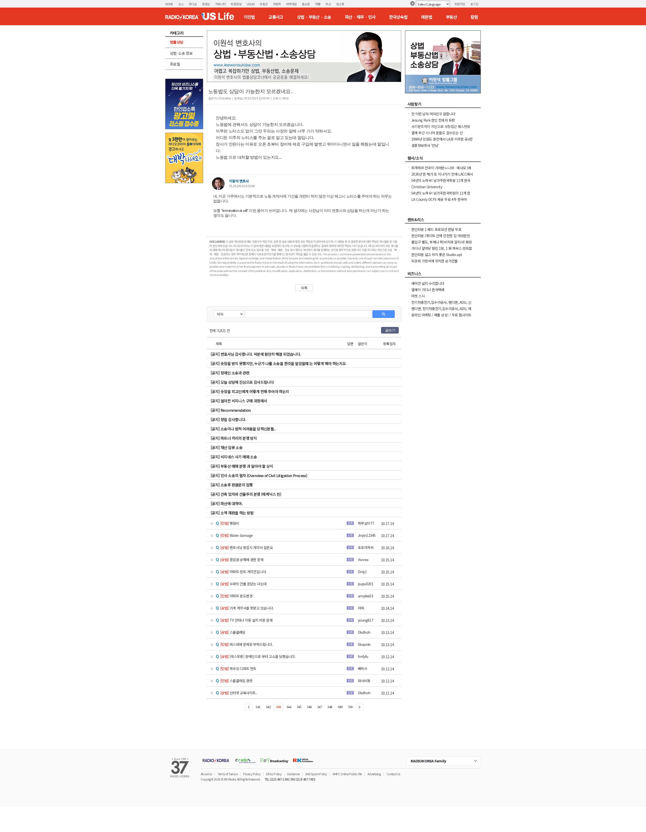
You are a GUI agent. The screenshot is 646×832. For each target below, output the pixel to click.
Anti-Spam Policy (316, 774)
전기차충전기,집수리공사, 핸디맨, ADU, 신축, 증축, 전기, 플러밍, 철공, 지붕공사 (441, 305)
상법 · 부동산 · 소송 (314, 17)
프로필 (175, 64)
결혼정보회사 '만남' (425, 145)
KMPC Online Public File (347, 774)
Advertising (374, 774)
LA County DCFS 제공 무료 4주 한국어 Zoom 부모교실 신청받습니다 (439, 202)
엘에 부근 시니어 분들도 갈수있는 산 (437, 132)
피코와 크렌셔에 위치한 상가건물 (434, 260)
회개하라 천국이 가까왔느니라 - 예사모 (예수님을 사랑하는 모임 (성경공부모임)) (441, 170)
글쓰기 (390, 330)
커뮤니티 (220, 4)
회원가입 (459, 4)
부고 (328, 4)
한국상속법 (398, 17)
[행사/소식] (443, 159)
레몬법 (426, 17)
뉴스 (181, 4)
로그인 (474, 4)
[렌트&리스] (443, 221)
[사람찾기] (443, 105)
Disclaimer (293, 774)
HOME (169, 4)
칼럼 (474, 17)
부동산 (263, 4)
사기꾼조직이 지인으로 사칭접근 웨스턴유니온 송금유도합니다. (440, 129)
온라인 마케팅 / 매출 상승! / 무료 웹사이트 (441, 314)
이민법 (249, 17)
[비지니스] (443, 275)
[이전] (249, 707)
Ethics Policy (273, 774)
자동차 (277, 4)
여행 (317, 4)
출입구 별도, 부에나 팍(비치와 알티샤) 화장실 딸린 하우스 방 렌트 (441, 244)
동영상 (206, 4)
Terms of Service (227, 774)
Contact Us (393, 774)
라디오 (193, 4)
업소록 (340, 4)
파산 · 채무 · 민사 (360, 17)
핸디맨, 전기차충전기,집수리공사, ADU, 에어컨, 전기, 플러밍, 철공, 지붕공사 (441, 311)
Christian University (426, 186)
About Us (206, 774)
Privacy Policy (251, 774)
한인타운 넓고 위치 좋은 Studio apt (436, 254)
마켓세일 (291, 4)
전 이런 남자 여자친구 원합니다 (433, 113)
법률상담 (176, 42)
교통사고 (275, 17)
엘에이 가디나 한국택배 (427, 289)
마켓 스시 (418, 295)
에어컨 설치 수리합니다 (427, 283)
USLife (250, 4)
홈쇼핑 (306, 4)
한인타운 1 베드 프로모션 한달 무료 (436, 229)
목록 (304, 288)
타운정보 (236, 4)
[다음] (359, 707)
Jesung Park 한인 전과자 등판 (433, 120)
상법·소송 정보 (181, 53)
